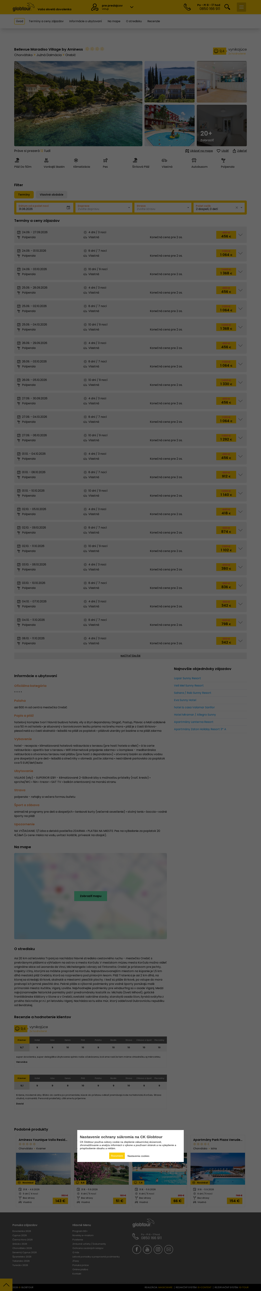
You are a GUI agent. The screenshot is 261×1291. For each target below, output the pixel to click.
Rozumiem (117, 1155)
